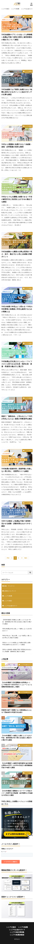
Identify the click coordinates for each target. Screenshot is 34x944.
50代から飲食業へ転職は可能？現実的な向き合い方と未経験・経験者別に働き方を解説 (17, 650)
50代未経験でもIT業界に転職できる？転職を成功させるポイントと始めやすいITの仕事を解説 (16, 91)
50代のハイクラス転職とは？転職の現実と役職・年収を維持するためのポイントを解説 (17, 643)
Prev (8, 558)
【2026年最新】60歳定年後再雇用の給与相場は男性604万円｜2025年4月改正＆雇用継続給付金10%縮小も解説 (16, 765)
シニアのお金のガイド (10, 605)
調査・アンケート (9, 586)
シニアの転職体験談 (17, 935)
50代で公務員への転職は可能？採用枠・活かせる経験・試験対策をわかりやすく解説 (16, 523)
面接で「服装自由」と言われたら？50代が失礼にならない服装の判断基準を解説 (16, 417)
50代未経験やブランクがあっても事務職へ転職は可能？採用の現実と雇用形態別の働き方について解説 (16, 37)
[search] (30, 572)
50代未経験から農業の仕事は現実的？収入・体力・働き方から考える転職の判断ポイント (16, 254)
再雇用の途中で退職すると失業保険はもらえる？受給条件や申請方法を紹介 (16, 711)
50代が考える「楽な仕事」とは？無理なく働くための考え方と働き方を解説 (17, 636)
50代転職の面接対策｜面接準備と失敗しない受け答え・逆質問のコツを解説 (16, 470)
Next (25, 558)
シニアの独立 (5, 9)
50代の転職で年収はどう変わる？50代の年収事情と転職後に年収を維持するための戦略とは (16, 309)
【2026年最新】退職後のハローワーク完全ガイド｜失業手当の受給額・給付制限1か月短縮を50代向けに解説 (16, 793)
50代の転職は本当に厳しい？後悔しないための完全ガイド (17, 629)
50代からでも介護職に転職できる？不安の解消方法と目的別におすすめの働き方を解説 (16, 199)
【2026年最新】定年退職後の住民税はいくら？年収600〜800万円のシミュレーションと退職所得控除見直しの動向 (16, 685)
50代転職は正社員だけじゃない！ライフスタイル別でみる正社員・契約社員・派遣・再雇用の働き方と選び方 (16, 363)
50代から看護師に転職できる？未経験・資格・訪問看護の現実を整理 (16, 145)
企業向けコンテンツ (10, 591)
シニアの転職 (15, 9)
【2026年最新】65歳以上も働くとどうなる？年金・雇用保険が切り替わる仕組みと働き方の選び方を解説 (16, 621)
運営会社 (17, 939)
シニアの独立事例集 (17, 932)
